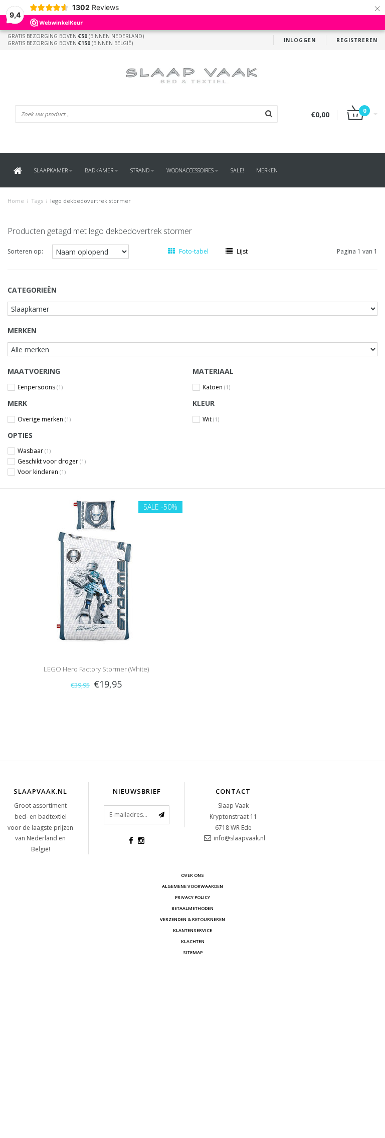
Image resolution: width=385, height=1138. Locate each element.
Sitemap (193, 952)
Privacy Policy (192, 897)
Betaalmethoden (192, 908)
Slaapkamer (51, 170)
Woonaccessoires (190, 170)
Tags (37, 200)
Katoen (216, 387)
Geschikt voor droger (52, 461)
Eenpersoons (40, 387)
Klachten (193, 941)
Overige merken (44, 419)
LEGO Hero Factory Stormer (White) (96, 668)
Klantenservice (192, 930)
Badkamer (99, 170)
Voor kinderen (42, 472)
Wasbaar (34, 450)
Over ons (192, 875)
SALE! (237, 170)
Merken (267, 170)
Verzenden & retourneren (192, 919)
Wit (211, 419)
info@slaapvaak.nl (239, 838)
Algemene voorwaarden (192, 886)
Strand (139, 170)
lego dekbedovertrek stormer (90, 200)
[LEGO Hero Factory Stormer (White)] (96, 570)
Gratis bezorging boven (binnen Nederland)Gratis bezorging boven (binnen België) (76, 40)
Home (16, 200)
